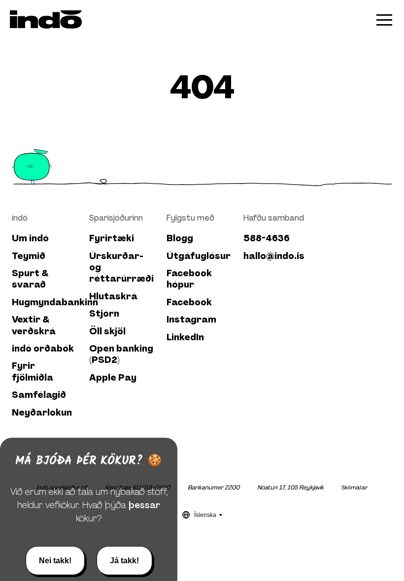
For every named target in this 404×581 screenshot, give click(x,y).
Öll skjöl (107, 331)
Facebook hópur (189, 279)
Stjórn (104, 314)
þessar (144, 505)
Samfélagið (39, 395)
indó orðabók (43, 349)
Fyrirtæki (111, 238)
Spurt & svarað (30, 279)
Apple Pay (112, 378)
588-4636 (266, 238)
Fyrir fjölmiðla (32, 371)
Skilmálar (354, 487)
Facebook (189, 302)
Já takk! (124, 560)
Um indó (30, 238)
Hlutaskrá (113, 296)
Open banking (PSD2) (121, 354)
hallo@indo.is (273, 256)
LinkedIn (185, 337)
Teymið (28, 256)
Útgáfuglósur (199, 256)
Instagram (191, 319)
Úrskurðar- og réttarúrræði (121, 268)
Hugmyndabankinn (44, 302)
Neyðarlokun (42, 413)
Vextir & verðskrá (34, 325)
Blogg (180, 238)
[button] (384, 20)
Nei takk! (55, 560)
